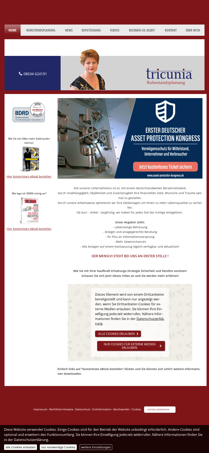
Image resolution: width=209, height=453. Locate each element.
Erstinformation (101, 409)
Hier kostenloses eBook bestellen (29, 176)
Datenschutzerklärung (31, 439)
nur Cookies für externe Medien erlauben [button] (130, 346)
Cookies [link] (136, 409)
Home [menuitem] (13, 30)
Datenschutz (82, 409)
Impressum (40, 409)
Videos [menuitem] (114, 30)
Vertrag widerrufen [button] (158, 409)
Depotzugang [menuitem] (91, 30)
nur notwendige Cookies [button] (58, 447)
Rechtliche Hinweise (61, 409)
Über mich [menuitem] (193, 30)
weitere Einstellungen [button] (96, 447)
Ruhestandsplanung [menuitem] (40, 30)
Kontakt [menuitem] (171, 30)
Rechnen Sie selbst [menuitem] (142, 30)
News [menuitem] (69, 30)
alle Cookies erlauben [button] (116, 334)
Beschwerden (121, 409)
